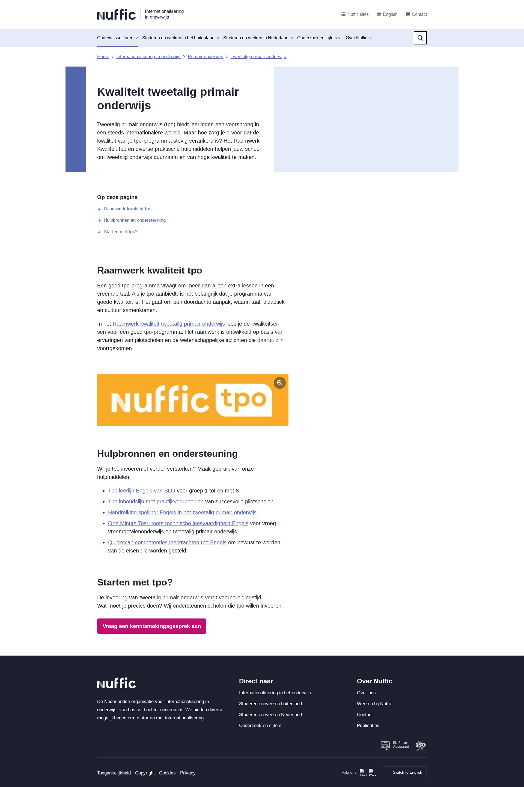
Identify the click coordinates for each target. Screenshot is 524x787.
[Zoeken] (420, 38)
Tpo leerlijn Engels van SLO (141, 491)
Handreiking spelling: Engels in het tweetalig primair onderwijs (182, 512)
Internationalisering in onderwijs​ (148, 56)
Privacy (188, 773)
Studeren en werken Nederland (270, 714)
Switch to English (407, 772)
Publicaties (368, 725)
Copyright (145, 773)
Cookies (167, 773)
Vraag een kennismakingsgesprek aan (152, 626)
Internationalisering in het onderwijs (275, 692)
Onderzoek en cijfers (317, 37)
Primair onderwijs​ (205, 56)
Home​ (103, 56)
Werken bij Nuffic (374, 703)
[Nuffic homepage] (116, 14)
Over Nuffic (356, 37)
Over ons (366, 692)
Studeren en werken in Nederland (255, 37)
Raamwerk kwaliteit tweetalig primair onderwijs (169, 324)
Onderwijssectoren (115, 37)
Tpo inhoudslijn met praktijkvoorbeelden (156, 501)
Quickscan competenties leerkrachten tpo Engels (167, 542)
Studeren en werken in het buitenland (178, 37)
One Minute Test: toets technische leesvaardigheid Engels (178, 523)
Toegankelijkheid (114, 773)
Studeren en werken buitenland (270, 703)
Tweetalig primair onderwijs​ (258, 56)
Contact (365, 714)
